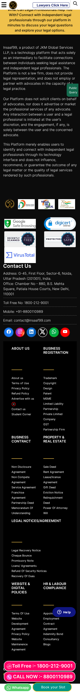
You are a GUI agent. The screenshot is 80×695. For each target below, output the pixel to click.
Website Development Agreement (20, 623)
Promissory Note (22, 560)
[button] (60, 223)
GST (46, 424)
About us (17, 378)
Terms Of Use (20, 613)
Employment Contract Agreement (51, 623)
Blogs (47, 644)
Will (45, 513)
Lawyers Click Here (51, 5)
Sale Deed (49, 466)
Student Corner (21, 414)
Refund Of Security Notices (29, 571)
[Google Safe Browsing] (20, 224)
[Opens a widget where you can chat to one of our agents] (64, 650)
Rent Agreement (53, 472)
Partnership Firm (54, 429)
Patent (47, 393)
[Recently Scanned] (20, 239)
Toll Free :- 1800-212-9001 (42, 666)
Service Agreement (24, 487)
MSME (47, 398)
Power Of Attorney (55, 508)
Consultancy (51, 639)
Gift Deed (49, 487)
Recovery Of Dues (23, 576)
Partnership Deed (23, 502)
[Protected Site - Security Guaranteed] (20, 255)
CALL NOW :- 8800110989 (43, 676)
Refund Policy (20, 393)
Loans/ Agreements (24, 565)
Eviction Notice (53, 492)
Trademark (50, 378)
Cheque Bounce (22, 555)
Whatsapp (20, 687)
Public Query (72, 90)
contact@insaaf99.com (32, 320)
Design (47, 388)
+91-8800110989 (29, 311)
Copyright (49, 383)
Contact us (19, 409)
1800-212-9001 (36, 303)
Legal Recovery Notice (26, 550)
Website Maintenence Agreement (20, 644)
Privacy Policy (20, 388)
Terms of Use (20, 383)
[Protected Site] (60, 239)
